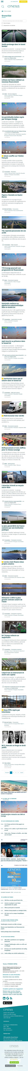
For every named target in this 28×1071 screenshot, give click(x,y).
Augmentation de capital (16, 319)
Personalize (20, 1065)
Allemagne (6, 651)
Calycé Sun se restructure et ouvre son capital (14, 686)
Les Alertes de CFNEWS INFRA (14, 57)
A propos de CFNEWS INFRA (10, 1025)
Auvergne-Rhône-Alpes (18, 723)
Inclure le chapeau (7, 23)
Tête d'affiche (5, 731)
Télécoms (19, 465)
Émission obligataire (12, 94)
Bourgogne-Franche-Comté (10, 135)
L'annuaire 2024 (17, 892)
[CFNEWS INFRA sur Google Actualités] (8, 998)
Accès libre (5, 30)
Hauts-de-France (12, 134)
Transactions (5, 142)
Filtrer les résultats (7, 11)
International (16, 651)
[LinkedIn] (4, 999)
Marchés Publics (6, 181)
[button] (2, 6)
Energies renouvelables (15, 174)
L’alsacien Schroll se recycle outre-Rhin (13, 501)
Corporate (16, 321)
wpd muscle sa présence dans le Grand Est (14, 355)
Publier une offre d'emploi (10, 1014)
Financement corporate (13, 280)
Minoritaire (13, 171)
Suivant (21, 772)
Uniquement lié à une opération (9, 25)
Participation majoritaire (16, 613)
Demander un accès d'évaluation (11, 975)
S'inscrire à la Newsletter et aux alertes (13, 1040)
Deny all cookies (10, 1065)
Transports (16, 427)
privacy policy (14, 1059)
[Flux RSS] (11, 999)
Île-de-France (11, 764)
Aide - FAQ (6, 1026)
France (6, 59)
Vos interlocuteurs (8, 1030)
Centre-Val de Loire (12, 577)
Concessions (15, 209)
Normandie (18, 134)
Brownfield (19, 135)
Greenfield (16, 95)
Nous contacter (7, 1028)
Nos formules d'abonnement (10, 1039)
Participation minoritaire (16, 540)
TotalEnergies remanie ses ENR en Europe (13, 815)
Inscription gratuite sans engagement (13, 989)
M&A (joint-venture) (15, 392)
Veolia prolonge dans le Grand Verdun (13, 56)
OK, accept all (14, 1062)
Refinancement (11, 463)
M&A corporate (14, 244)
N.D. (10, 766)
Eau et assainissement (18, 59)
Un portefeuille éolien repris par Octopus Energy (15, 131)
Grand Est (10, 59)
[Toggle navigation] (1, 1)
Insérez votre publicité (9, 1012)
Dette (4, 66)
